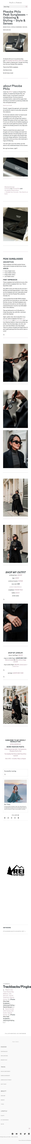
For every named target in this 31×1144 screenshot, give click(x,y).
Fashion (24, 27)
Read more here (7, 105)
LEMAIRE (19, 575)
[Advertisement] (15, 838)
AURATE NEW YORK (18, 673)
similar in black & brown (15, 587)
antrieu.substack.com (15, 744)
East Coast (3, 1084)
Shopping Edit (4, 1051)
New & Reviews (4, 1055)
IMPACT (11, 92)
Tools (2, 1104)
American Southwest (6, 1079)
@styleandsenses (9, 187)
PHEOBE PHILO (18, 590)
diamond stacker (9, 660)
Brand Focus (6, 27)
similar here (15, 666)
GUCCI (17, 592)
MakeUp (3, 1099)
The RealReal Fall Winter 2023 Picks (15, 60)
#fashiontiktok (15, 190)
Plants (2, 1115)
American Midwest (5, 1075)
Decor (2, 1124)
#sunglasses (8, 190)
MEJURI (20, 655)
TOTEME (20, 581)
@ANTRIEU (14, 1033)
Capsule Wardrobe (16, 27)
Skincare (3, 1095)
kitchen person (4, 1119)
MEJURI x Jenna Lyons (20, 664)
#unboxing (7, 188)
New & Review (7, 29)
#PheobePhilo (16, 188)
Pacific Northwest (5, 1071)
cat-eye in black (19, 320)
